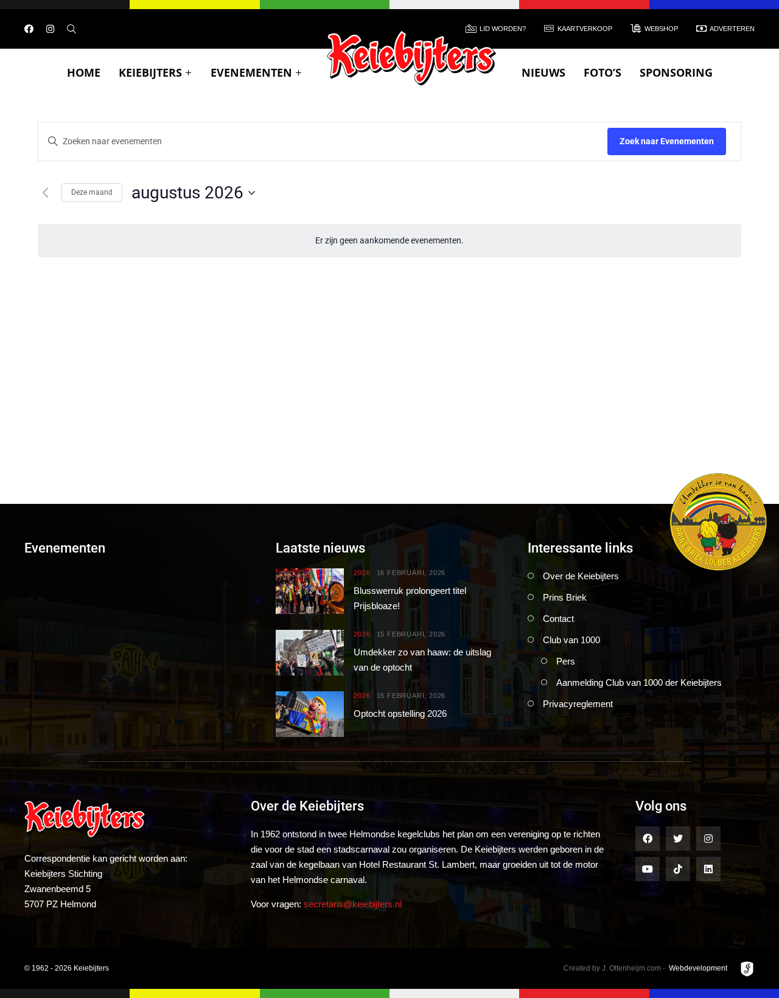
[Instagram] (50, 28)
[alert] (389, 240)
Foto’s (602, 72)
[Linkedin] (708, 869)
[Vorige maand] (45, 193)
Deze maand (92, 192)
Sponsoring (676, 72)
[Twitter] (678, 838)
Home (83, 72)
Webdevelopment (698, 968)
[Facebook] (28, 28)
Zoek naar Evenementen (667, 141)
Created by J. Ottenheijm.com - (614, 968)
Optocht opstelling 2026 (400, 713)
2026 (362, 573)
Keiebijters (150, 72)
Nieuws (543, 72)
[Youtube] (647, 869)
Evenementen (251, 72)
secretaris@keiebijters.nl (353, 904)
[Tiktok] (678, 869)
